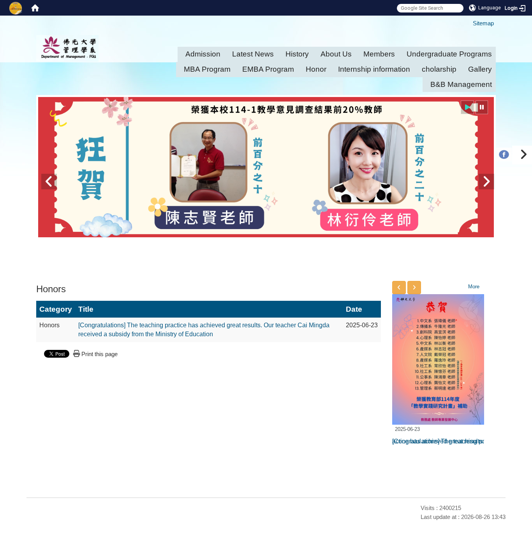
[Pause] (482, 107)
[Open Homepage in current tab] (35, 8)
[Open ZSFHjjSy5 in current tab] (504, 168)
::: (469, 19)
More (473, 286)
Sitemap (483, 23)
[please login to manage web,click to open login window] (15, 8)
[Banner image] (266, 167)
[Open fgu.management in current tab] (504, 153)
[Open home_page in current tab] (89, 48)
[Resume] (467, 107)
